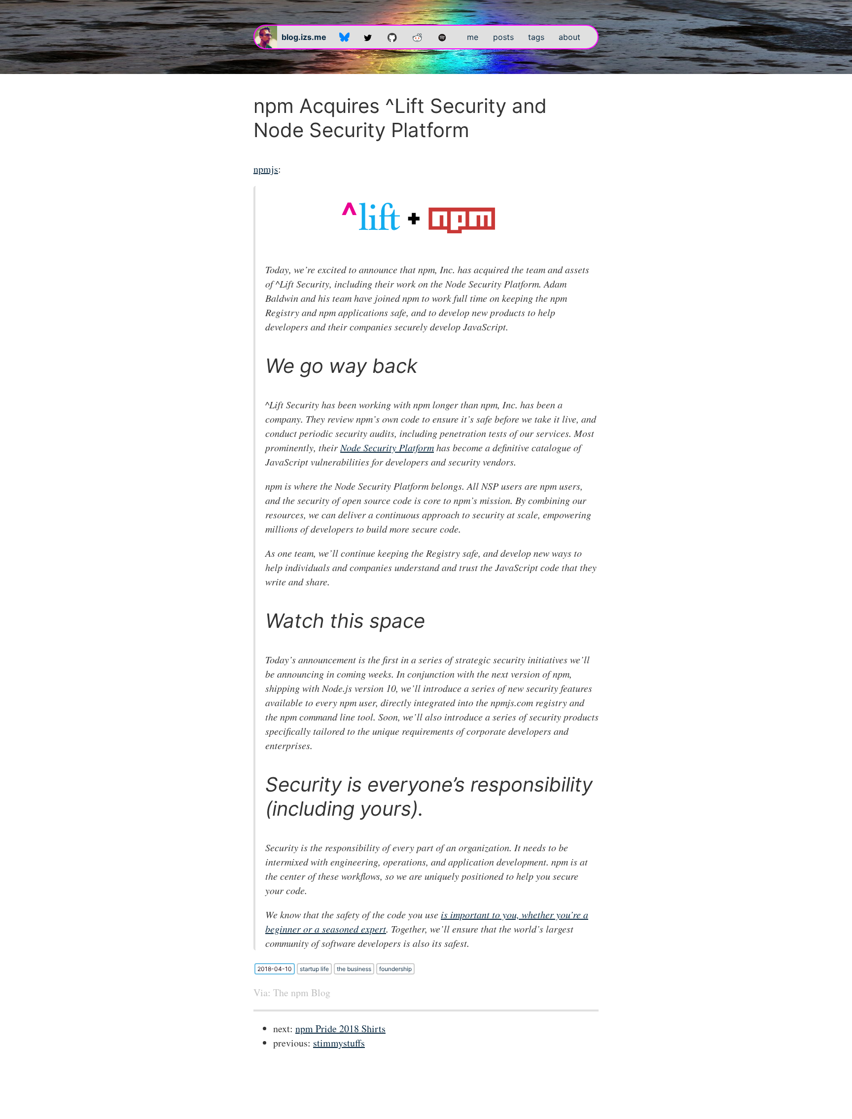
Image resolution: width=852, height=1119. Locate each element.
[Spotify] (442, 37)
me (472, 37)
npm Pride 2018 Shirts (340, 1028)
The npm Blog (301, 992)
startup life (314, 969)
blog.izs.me (304, 37)
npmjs (265, 169)
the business (354, 969)
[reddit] (417, 37)
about (569, 37)
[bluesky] (344, 37)
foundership (395, 969)
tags (536, 37)
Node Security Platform (387, 447)
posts (503, 37)
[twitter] (367, 37)
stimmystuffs (339, 1042)
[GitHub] (392, 37)
